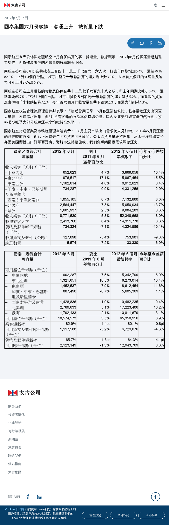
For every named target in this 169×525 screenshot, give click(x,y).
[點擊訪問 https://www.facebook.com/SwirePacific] (27, 496)
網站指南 (14, 464)
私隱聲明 (34, 517)
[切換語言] (156, 5)
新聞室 (13, 439)
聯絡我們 (14, 456)
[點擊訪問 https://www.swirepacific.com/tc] (12, 5)
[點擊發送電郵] (142, 43)
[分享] (151, 43)
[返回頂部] (155, 497)
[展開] (163, 5)
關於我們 (14, 406)
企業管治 (14, 423)
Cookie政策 (19, 517)
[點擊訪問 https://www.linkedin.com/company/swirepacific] (39, 496)
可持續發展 (16, 431)
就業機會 (14, 447)
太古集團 (14, 472)
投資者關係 (16, 415)
